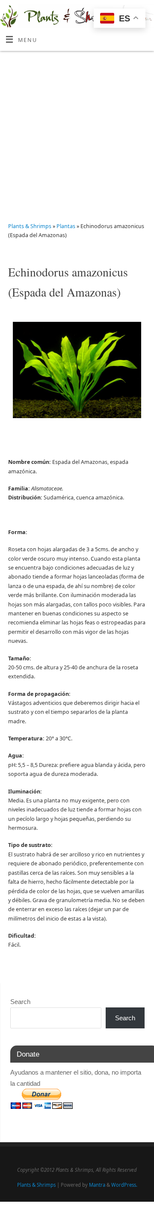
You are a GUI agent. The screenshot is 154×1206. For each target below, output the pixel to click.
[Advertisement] (77, 132)
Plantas (66, 226)
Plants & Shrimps (29, 226)
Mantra (97, 1185)
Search (20, 1001)
